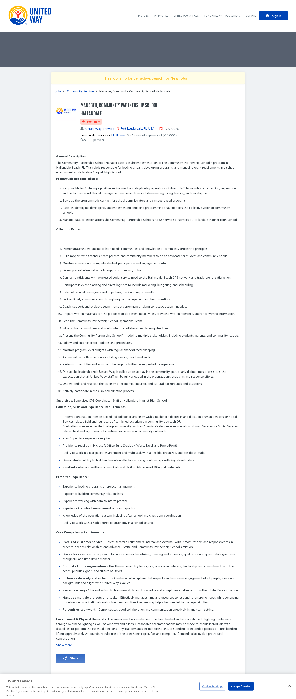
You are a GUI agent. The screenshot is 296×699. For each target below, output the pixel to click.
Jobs (58, 91)
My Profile (161, 15)
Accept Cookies (241, 686)
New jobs (178, 78)
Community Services (80, 91)
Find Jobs (143, 15)
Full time (119, 135)
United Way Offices (186, 15)
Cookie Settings (212, 686)
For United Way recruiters (222, 15)
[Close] (289, 685)
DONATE (251, 15)
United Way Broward (99, 128)
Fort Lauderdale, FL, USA (137, 128)
